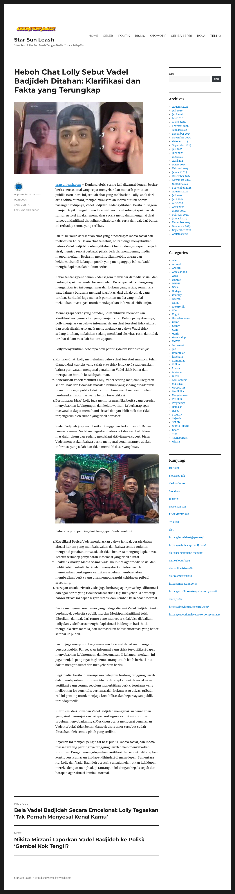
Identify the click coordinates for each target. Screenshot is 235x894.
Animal (176, 264)
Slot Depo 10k (177, 475)
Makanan (177, 372)
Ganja (175, 333)
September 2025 (181, 145)
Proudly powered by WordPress (53, 877)
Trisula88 (174, 522)
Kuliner (176, 364)
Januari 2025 (179, 172)
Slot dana (174, 491)
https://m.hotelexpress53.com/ (187, 545)
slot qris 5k (175, 599)
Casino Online (177, 483)
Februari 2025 (180, 168)
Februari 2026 (180, 126)
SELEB (108, 35)
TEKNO (215, 35)
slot (171, 529)
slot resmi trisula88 (180, 576)
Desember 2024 (181, 176)
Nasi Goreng (179, 380)
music (175, 376)
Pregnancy (178, 403)
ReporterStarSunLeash (27, 194)
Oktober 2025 (180, 141)
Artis (16, 204)
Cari (171, 73)
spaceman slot (177, 506)
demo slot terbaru (179, 560)
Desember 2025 (181, 133)
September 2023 (181, 230)
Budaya (176, 291)
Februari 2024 (180, 214)
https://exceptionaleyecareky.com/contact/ (194, 614)
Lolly (17, 209)
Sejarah (176, 418)
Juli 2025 (177, 149)
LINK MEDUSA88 (179, 514)
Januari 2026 (179, 129)
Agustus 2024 (180, 191)
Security (177, 414)
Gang (175, 329)
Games (176, 326)
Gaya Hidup (179, 337)
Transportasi (179, 437)
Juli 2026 (177, 110)
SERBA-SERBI (181, 35)
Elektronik (178, 306)
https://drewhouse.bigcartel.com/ (189, 606)
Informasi (178, 345)
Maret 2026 (179, 122)
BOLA (201, 35)
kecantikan (178, 353)
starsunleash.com (68, 184)
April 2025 (178, 160)
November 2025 (181, 137)
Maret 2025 (179, 164)
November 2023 (181, 226)
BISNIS (140, 35)
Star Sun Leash (34, 40)
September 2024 (181, 187)
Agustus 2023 (180, 234)
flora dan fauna (181, 318)
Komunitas (178, 360)
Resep (175, 410)
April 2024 (178, 207)
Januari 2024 (179, 218)
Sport (175, 430)
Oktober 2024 (180, 183)
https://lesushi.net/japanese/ (186, 537)
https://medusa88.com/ (183, 583)
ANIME (176, 268)
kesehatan (178, 356)
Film (175, 310)
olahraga (177, 383)
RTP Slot (174, 468)
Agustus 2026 (180, 106)
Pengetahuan (180, 395)
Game (175, 322)
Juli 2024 (177, 195)
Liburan (176, 368)
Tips (174, 434)
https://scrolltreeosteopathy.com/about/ (193, 591)
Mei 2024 (177, 203)
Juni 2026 (178, 114)
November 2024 (181, 180)
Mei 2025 (177, 156)
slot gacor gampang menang (186, 553)
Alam (175, 260)
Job (174, 349)
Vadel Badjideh (30, 209)
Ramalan (177, 407)
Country (177, 295)
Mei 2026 (177, 118)
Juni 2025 (177, 153)
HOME (93, 35)
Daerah (176, 299)
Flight (175, 314)
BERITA (25, 204)
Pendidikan (178, 391)
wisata (176, 441)
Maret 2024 (179, 210)
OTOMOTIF (158, 35)
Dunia (175, 302)
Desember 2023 (181, 222)
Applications (179, 272)
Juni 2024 (177, 199)
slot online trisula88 (181, 568)
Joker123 (174, 499)
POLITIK (124, 35)
